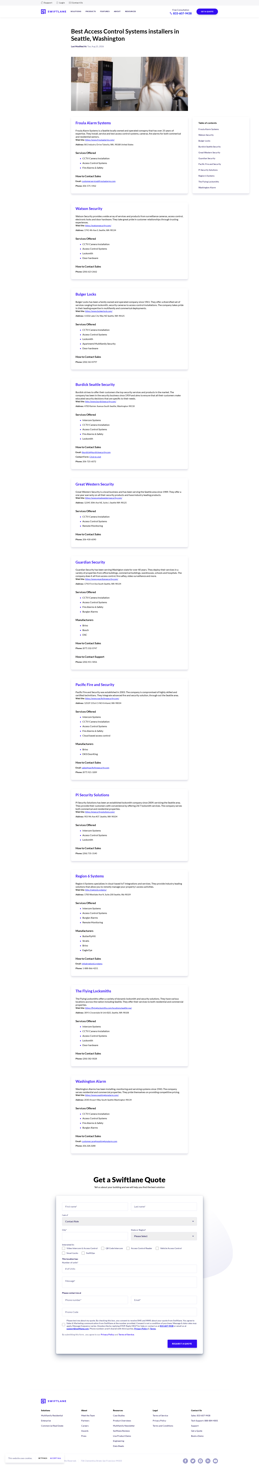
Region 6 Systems (206, 175)
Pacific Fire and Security (209, 164)
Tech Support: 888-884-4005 (204, 1420)
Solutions (76, 11)
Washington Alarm (207, 187)
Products (91, 11)
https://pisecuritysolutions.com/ (100, 812)
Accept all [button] (55, 1458)
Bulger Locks (204, 140)
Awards (84, 1431)
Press (83, 1436)
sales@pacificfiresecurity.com (95, 767)
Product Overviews (122, 1420)
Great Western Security (209, 152)
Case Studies (119, 1415)
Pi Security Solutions (208, 170)
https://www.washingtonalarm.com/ (102, 1095)
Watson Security (206, 135)
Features (104, 11)
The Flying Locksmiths (208, 181)
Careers (85, 1425)
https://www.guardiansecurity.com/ (101, 579)
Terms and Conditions (163, 1425)
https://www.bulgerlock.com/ (98, 311)
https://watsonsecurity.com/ (98, 225)
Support (48, 2)
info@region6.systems (92, 963)
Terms (153, 1328)
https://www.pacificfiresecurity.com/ (102, 698)
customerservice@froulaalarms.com (99, 181)
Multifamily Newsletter (124, 1425)
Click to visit (95, 456)
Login (62, 2)
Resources (130, 11)
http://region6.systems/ (96, 890)
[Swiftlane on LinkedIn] (207, 1460)
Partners (85, 1420)
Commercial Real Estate (52, 1425)
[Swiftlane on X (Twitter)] (192, 1460)
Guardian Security (206, 158)
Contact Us (77, 2)
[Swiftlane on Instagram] (200, 1460)
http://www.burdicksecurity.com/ (100, 401)
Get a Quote (196, 1431)
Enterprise (46, 1420)
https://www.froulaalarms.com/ (100, 140)
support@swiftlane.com (78, 1328)
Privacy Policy (141, 1328)
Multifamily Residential (52, 1415)
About (117, 11)
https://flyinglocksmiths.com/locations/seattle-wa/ (108, 1008)
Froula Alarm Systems (208, 129)
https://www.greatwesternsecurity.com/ (103, 498)
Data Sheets (118, 1446)
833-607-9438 (166, 1326)
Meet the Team (88, 1415)
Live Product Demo (122, 1436)
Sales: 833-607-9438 (200, 1415)
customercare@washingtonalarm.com (99, 1141)
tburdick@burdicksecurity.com (96, 452)
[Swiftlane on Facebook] (185, 1460)
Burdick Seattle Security (209, 146)
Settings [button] (42, 1458)
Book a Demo (197, 1436)
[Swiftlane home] (53, 11)
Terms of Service (126, 1334)
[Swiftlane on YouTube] (215, 1460)
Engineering (118, 1441)
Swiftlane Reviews (121, 1431)
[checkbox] (129, 1251)
